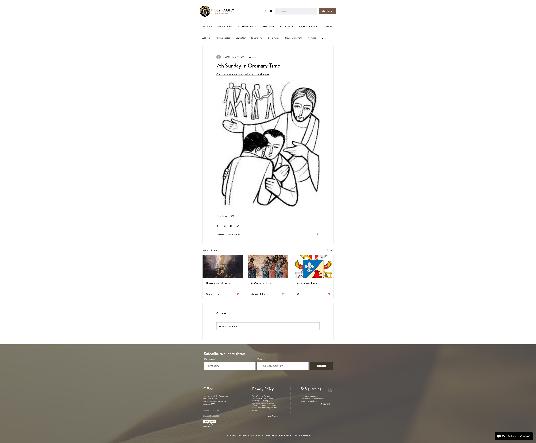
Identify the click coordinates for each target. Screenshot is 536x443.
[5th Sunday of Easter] (313, 266)
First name (209, 359)
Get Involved (274, 38)
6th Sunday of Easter (261, 283)
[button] (208, 26)
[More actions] (318, 57)
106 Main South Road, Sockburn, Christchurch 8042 (215, 397)
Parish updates (223, 38)
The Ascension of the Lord (219, 283)
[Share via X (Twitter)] (224, 225)
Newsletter (240, 38)
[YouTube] (271, 11)
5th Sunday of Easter (307, 283)
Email (260, 359)
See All (330, 250)
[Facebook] (265, 11)
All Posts (206, 38)
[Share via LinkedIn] (231, 225)
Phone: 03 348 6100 (211, 411)
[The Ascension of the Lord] (223, 266)
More (324, 38)
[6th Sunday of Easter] (268, 266)
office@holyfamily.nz (211, 415)
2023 (231, 216)
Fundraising (256, 38)
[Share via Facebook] (217, 225)
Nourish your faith (293, 38)
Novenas (312, 38)
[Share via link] (238, 225)
